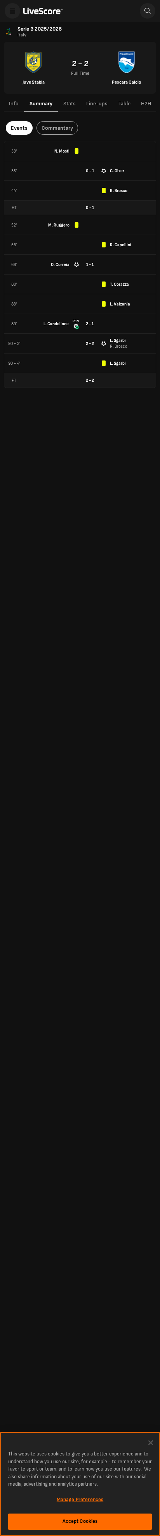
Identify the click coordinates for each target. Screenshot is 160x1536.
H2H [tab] (146, 103)
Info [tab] (14, 103)
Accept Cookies (80, 1521)
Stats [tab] (69, 103)
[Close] (150, 1442)
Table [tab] (124, 103)
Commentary (57, 128)
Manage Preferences (80, 1500)
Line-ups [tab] (97, 103)
